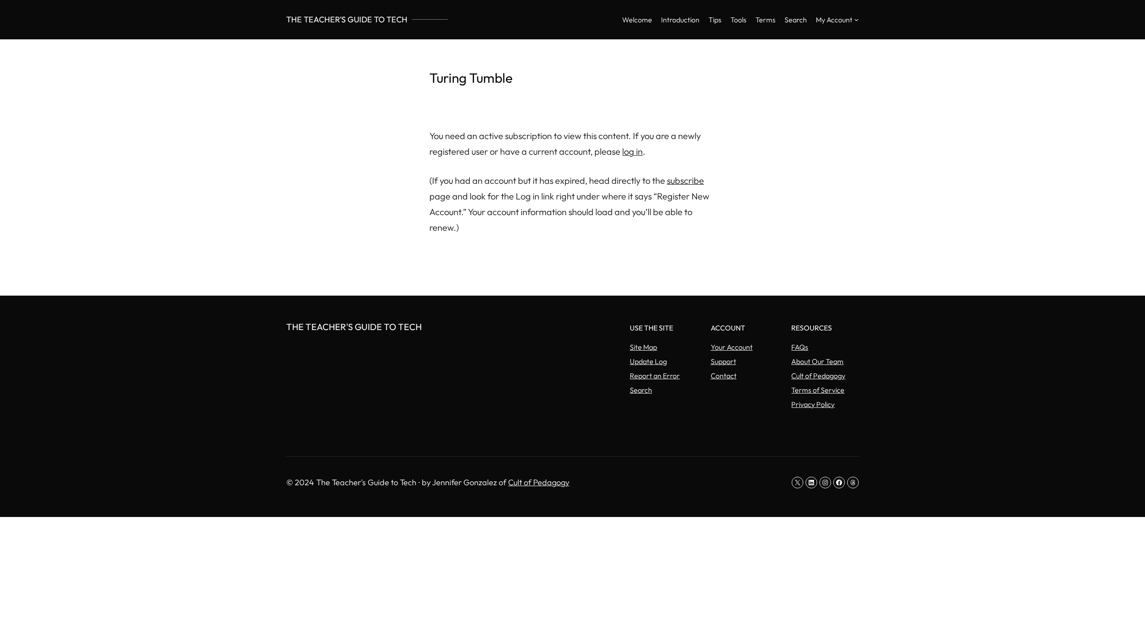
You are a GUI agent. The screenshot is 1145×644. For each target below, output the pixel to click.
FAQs (799, 347)
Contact (724, 375)
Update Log (648, 361)
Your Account (732, 347)
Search (641, 390)
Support (723, 361)
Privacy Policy (813, 404)
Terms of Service (817, 390)
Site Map (643, 347)
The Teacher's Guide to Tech (346, 19)
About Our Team (817, 361)
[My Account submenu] (856, 19)
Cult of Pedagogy (818, 375)
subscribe (685, 180)
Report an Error (655, 375)
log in (632, 151)
